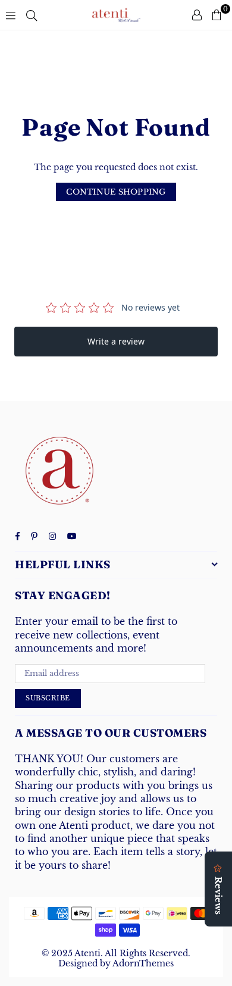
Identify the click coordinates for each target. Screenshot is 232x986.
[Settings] (197, 15)
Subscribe (48, 698)
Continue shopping (115, 192)
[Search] (31, 15)
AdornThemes (143, 963)
